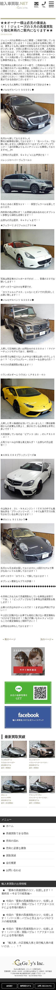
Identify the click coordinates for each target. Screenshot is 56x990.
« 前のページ (9, 639)
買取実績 (11, 855)
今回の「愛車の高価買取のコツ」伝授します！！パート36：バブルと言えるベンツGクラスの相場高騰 (28, 918)
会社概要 (11, 863)
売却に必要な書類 (16, 848)
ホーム (10, 826)
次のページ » (46, 639)
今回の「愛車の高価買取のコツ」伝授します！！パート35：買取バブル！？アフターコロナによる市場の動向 (28, 932)
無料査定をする (25, 986)
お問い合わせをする (45, 986)
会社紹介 (9, 986)
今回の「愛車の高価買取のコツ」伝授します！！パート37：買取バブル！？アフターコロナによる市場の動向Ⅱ (28, 904)
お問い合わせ (13, 870)
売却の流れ (12, 840)
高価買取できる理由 (17, 833)
